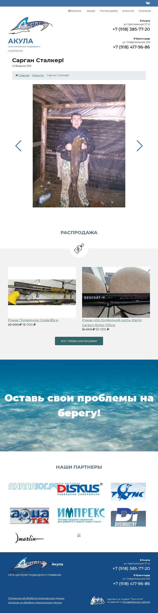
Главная (24, 75)
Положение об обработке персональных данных (36, 598)
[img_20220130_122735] (116, 292)
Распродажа (108, 10)
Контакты (145, 10)
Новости (128, 10)
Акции (91, 10)
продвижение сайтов (136, 601)
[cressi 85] (42, 292)
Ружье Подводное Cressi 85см (33, 320)
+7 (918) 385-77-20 (131, 29)
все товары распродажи (79, 341)
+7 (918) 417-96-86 (131, 46)
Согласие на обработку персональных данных (35, 602)
